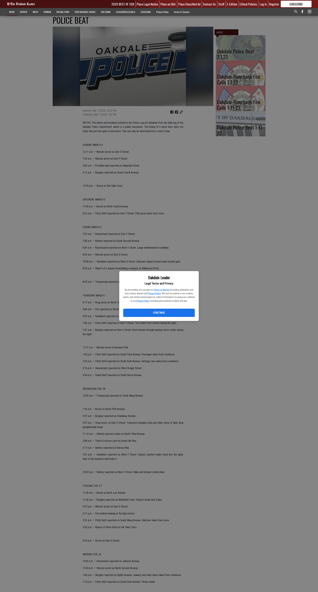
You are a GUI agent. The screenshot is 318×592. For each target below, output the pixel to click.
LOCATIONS (146, 12)
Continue (159, 312)
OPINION (47, 12)
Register (274, 4)
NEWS (12, 12)
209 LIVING (106, 12)
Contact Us (209, 4)
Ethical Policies (248, 4)
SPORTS (23, 12)
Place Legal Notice (147, 4)
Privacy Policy (154, 293)
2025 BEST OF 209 (122, 4)
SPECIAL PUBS (62, 12)
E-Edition (232, 4)
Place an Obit (168, 4)
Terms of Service (162, 289)
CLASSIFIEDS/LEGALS (125, 12)
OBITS (35, 12)
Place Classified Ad (189, 4)
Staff (221, 4)
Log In (263, 4)
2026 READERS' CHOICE (85, 12)
